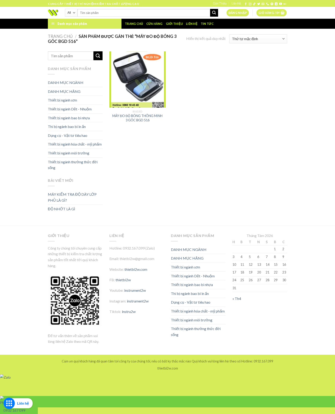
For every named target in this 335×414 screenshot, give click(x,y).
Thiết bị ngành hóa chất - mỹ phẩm (75, 144)
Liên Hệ (236, 3)
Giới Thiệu (220, 3)
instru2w (129, 311)
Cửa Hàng (154, 24)
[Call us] (267, 4)
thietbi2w (123, 280)
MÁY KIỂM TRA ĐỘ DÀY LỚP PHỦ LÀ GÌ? (72, 197)
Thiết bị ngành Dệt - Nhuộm (70, 109)
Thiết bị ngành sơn (62, 100)
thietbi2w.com (135, 269)
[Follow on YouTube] (280, 4)
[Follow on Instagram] (250, 4)
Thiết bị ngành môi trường (68, 153)
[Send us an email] (263, 4)
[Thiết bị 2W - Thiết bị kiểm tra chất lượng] (53, 13)
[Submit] (214, 13)
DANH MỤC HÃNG (64, 91)
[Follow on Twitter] (258, 4)
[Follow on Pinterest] (272, 4)
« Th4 (236, 298)
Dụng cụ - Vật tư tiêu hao (67, 135)
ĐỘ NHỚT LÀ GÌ (61, 209)
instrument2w (135, 290)
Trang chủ (134, 24)
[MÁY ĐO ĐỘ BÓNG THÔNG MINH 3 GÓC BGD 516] (137, 79)
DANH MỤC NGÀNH (65, 82)
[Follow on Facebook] (245, 4)
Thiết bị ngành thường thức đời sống (73, 165)
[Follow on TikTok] (254, 4)
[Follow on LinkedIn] (276, 4)
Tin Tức (207, 24)
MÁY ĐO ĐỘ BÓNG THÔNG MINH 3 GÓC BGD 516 (137, 118)
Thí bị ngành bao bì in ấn (67, 126)
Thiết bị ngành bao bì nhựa (69, 118)
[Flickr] (284, 4)
